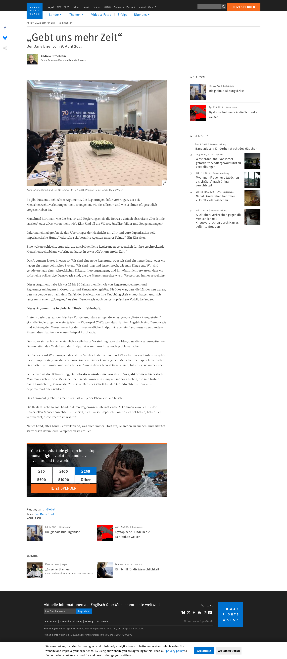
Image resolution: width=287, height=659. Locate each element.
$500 (41, 479)
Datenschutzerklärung (71, 621)
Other (86, 479)
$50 (41, 471)
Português (118, 6)
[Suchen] (223, 6)
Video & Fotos (101, 14)
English (75, 6)
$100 (63, 471)
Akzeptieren (204, 651)
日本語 (107, 6)
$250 (85, 471)
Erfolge (122, 14)
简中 (59, 6)
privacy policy (175, 651)
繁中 (66, 6)
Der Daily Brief (44, 514)
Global (50, 509)
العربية (51, 6)
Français (86, 6)
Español (142, 6)
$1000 (63, 479)
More (153, 6)
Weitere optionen (229, 650)
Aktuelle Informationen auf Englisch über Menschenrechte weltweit (102, 604)
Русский (130, 6)
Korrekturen (51, 621)
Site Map (89, 621)
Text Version (102, 621)
